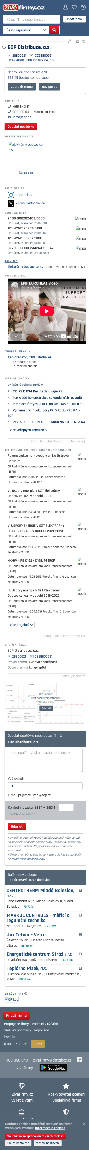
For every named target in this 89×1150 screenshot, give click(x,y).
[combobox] (31, 19)
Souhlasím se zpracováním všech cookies (35, 1136)
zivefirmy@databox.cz (52, 1060)
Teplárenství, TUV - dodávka (29, 357)
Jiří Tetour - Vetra (26, 935)
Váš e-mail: (16, 778)
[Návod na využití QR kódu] (27, 994)
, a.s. (26, 266)
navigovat (49, 86)
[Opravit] (70, 41)
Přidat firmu (74, 19)
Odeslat (17, 826)
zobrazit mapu (22, 86)
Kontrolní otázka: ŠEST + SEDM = (33, 807)
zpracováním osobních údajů (28, 859)
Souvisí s (11, 261)
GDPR (38, 1044)
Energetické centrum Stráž (40, 954)
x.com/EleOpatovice (30, 203)
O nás (8, 1043)
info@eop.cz (22, 117)
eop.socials (24, 194)
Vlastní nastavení (47, 1143)
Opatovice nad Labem (24, 72)
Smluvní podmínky (17, 1030)
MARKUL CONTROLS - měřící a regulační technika (38, 918)
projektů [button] (19, 624)
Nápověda (41, 1030)
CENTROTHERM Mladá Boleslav (40, 893)
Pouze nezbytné (18, 1143)
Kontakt (22, 1043)
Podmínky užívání (45, 1023)
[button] (65, 7)
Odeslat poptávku (21, 126)
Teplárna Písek (27, 968)
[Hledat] (54, 30)
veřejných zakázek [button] (27, 430)
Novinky (10, 1036)
